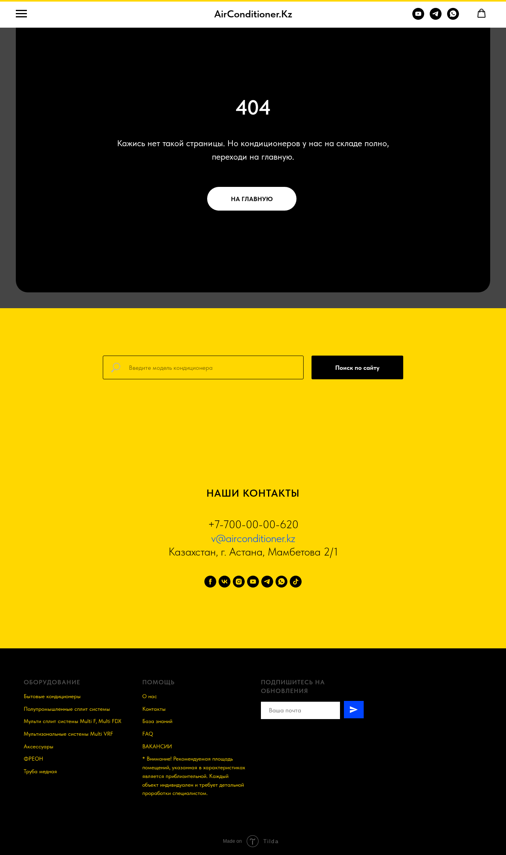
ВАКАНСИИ (157, 746)
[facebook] (210, 582)
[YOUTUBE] (418, 17)
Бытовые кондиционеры (52, 696)
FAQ (147, 734)
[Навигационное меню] (21, 14)
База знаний (157, 721)
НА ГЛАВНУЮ (252, 199)
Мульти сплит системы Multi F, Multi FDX (72, 721)
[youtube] (253, 582)
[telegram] (267, 582)
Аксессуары (38, 746)
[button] (481, 13)
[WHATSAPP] (453, 17)
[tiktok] (296, 582)
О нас (149, 696)
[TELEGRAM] (436, 17)
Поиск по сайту (357, 367)
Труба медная (40, 771)
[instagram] (239, 582)
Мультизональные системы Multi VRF (68, 734)
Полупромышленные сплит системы (67, 709)
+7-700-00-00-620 (253, 524)
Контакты (154, 709)
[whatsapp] (281, 582)
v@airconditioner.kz (253, 538)
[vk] (224, 582)
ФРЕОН (33, 758)
